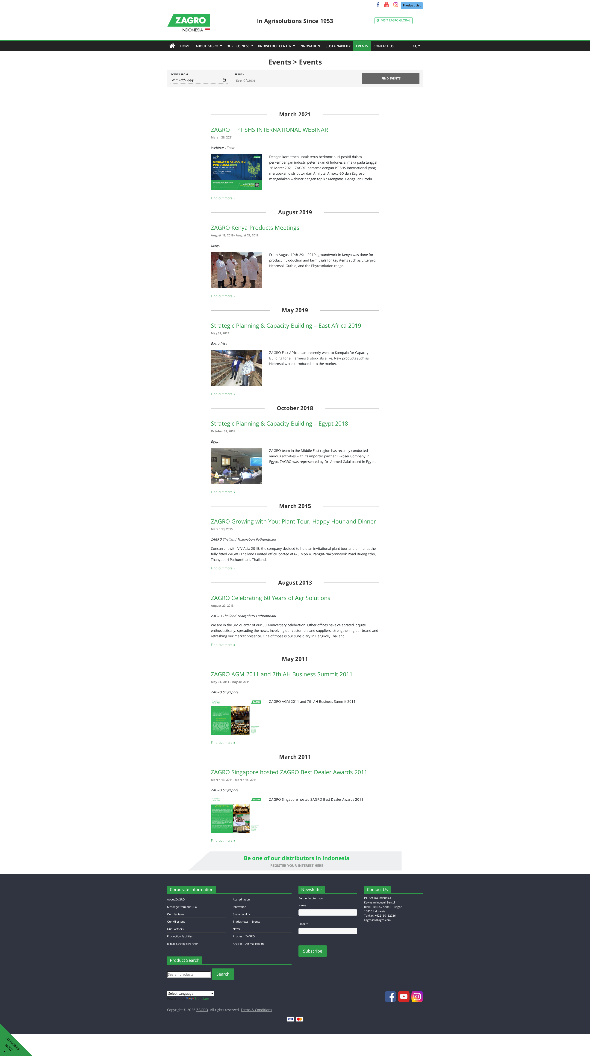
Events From (179, 74)
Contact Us (384, 46)
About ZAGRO (208, 46)
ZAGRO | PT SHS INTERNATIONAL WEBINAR (269, 129)
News (236, 929)
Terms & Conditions (256, 1009)
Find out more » (223, 198)
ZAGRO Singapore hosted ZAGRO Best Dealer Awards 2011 (289, 772)
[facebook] (391, 996)
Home (186, 46)
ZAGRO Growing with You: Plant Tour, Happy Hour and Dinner (293, 521)
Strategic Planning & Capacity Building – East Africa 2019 (286, 325)
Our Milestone (176, 922)
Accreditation (241, 899)
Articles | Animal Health (248, 944)
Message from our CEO (182, 907)
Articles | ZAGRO (244, 936)
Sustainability (338, 46)
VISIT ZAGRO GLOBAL (394, 20)
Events (362, 46)
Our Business (239, 46)
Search (239, 74)
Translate (202, 998)
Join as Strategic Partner (182, 944)
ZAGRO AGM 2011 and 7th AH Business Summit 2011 (282, 674)
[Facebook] (378, 5)
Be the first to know (310, 898)
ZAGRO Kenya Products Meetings (255, 227)
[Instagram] (396, 5)
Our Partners (175, 929)
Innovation (310, 46)
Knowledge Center (276, 46)
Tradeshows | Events (246, 922)
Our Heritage (175, 914)
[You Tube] (386, 5)
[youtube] (404, 996)
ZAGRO (202, 1009)
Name (302, 905)
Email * (303, 924)
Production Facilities (180, 936)
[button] (417, 46)
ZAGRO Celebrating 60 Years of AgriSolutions (270, 598)
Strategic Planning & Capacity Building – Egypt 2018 (279, 423)
